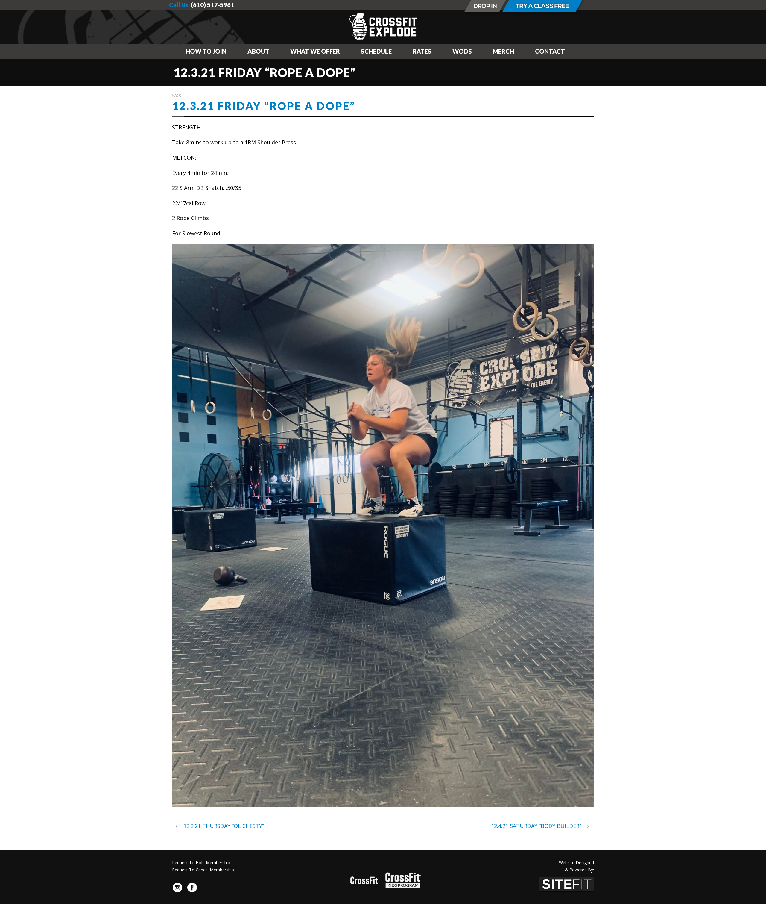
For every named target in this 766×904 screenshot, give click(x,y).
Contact (550, 51)
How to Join (206, 51)
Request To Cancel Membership (203, 870)
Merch (503, 51)
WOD (177, 95)
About (258, 51)
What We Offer (315, 51)
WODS (462, 51)
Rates (422, 51)
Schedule (376, 51)
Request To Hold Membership (201, 862)
